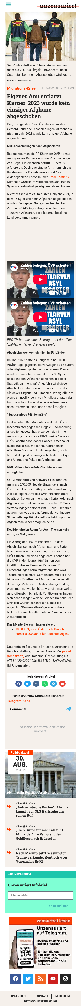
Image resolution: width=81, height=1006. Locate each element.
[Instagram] (65, 979)
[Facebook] (15, 979)
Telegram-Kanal (19, 701)
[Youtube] (53, 979)
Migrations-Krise (21, 88)
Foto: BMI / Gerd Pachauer (19, 80)
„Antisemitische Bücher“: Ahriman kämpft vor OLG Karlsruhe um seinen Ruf (43, 811)
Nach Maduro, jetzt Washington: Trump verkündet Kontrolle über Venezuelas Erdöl (41, 857)
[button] (8, 4)
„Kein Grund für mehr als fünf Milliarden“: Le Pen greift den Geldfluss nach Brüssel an (39, 834)
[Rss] (40, 979)
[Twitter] (28, 979)
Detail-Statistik (59, 177)
